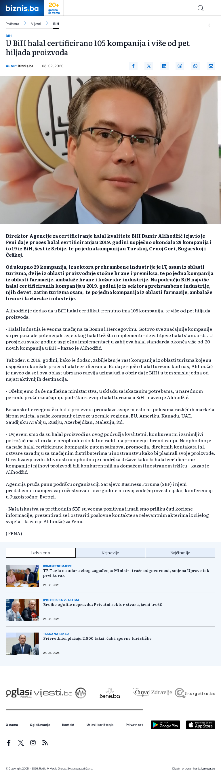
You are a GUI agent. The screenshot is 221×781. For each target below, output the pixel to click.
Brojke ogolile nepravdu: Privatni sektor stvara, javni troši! (102, 604)
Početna (12, 24)
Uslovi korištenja (100, 725)
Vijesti (36, 24)
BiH (56, 24)
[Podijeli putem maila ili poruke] (211, 66)
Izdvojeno (40, 552)
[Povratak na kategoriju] (211, 25)
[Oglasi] (19, 693)
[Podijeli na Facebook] (133, 66)
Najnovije (110, 552)
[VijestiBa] (52, 693)
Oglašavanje (40, 725)
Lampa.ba (208, 768)
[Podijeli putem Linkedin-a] (164, 66)
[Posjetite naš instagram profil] (33, 743)
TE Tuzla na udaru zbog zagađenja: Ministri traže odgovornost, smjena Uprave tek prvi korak (126, 573)
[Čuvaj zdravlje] (152, 693)
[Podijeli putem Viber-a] (180, 66)
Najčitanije (180, 552)
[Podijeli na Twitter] (148, 66)
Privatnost (134, 725)
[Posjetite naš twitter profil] (21, 743)
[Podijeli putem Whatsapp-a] (195, 66)
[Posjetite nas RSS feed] (45, 743)
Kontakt (68, 725)
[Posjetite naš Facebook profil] (9, 743)
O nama (12, 725)
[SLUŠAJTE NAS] (80, 693)
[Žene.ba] (110, 693)
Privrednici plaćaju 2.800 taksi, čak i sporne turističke (97, 638)
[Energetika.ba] (194, 693)
